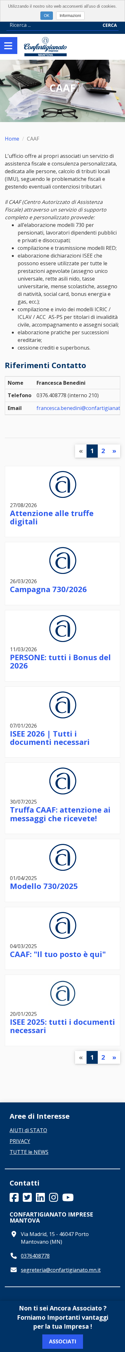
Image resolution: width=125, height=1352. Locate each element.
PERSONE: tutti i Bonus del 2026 (60, 661)
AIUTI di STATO (28, 1130)
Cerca (110, 25)
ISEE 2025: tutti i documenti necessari (62, 1025)
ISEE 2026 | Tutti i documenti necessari (50, 737)
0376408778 (35, 1255)
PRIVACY (20, 1141)
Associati (62, 1341)
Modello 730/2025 (44, 886)
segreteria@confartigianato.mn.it (61, 1269)
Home (12, 138)
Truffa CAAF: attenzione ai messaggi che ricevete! (60, 813)
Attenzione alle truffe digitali (52, 517)
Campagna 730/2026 (48, 589)
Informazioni (70, 15)
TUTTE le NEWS (29, 1151)
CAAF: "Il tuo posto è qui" (58, 954)
